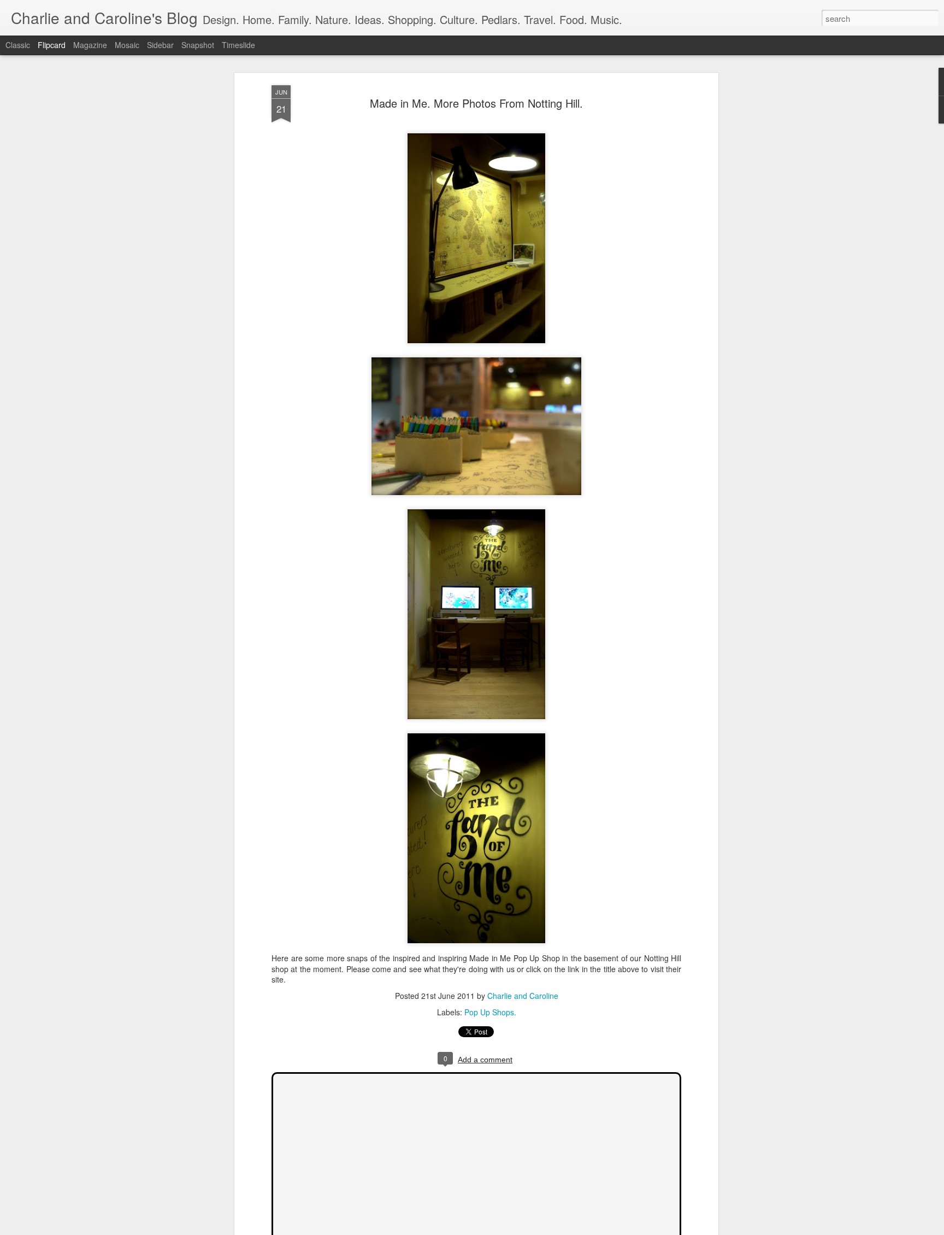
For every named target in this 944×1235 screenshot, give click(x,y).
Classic (17, 44)
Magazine (90, 44)
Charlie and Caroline (522, 996)
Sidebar (160, 44)
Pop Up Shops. (490, 1012)
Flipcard (52, 44)
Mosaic (127, 44)
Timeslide (238, 44)
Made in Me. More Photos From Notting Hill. (476, 103)
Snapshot (197, 44)
